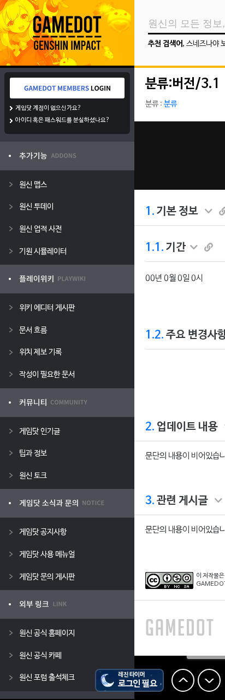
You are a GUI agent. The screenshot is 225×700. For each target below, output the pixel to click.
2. (150, 427)
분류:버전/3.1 (182, 84)
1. (150, 212)
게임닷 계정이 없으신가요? (48, 108)
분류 (170, 104)
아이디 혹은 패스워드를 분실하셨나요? (62, 120)
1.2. (154, 335)
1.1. (154, 248)
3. (150, 501)
